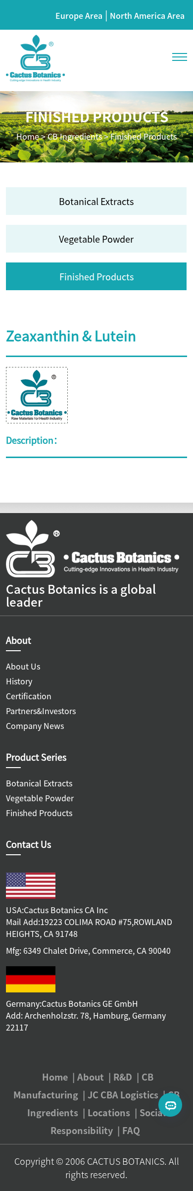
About (90, 1076)
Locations (109, 1112)
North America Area (147, 15)
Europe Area (78, 15)
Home (27, 136)
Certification (28, 696)
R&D (122, 1076)
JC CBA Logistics (123, 1094)
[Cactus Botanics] (35, 57)
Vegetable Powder (96, 238)
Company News (35, 725)
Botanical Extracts (96, 201)
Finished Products (143, 136)
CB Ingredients (75, 136)
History (19, 681)
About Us (23, 666)
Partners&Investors (41, 711)
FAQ (131, 1130)
